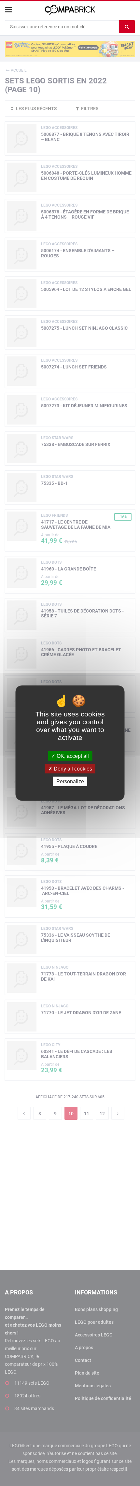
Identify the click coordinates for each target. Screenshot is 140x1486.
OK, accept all (72, 755)
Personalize (70, 781)
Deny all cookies (72, 768)
